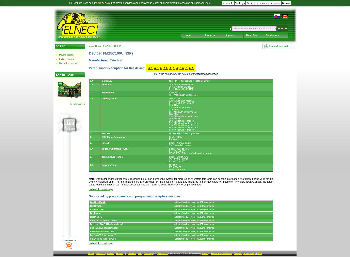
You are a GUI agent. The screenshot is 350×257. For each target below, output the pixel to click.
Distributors (272, 35)
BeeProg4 (95, 213)
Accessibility (249, 253)
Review (119, 253)
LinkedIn (132, 253)
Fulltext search (66, 59)
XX (150, 68)
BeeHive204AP (98, 202)
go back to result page (101, 189)
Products (210, 35)
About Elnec (252, 35)
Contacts (100, 253)
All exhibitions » (77, 104)
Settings (240, 3)
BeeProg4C (96, 217)
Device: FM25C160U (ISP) (108, 46)
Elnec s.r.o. (162, 253)
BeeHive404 (96, 206)
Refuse (286, 3)
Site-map (148, 253)
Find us (110, 253)
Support (229, 35)
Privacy (205, 253)
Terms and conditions (221, 253)
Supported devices (68, 63)
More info (227, 3)
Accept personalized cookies (263, 3)
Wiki (140, 253)
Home (188, 35)
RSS (259, 253)
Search (282, 28)
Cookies (238, 253)
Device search (66, 55)
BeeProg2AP (97, 209)
